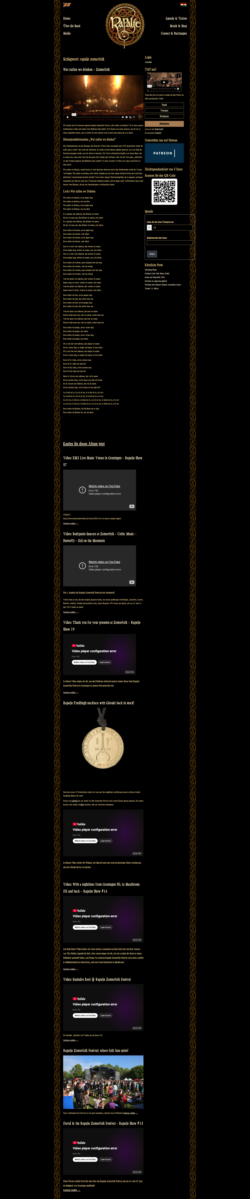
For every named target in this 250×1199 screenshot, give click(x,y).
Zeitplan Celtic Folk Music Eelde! (157, 273)
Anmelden (148, 62)
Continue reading (70, 523)
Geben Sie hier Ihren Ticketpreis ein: (160, 222)
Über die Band (71, 26)
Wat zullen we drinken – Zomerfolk (86, 69)
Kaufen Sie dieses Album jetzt (84, 443)
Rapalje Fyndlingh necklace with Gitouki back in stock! (98, 703)
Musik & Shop (178, 26)
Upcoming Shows (151, 270)
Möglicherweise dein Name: (157, 238)
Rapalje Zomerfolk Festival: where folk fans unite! (95, 1050)
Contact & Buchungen (174, 33)
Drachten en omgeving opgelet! (156, 281)
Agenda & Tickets (176, 18)
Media (67, 33)
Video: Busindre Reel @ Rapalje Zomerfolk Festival (97, 979)
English (158, 133)
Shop (82, 804)
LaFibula (74, 801)
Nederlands (159, 129)
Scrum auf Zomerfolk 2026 (155, 277)
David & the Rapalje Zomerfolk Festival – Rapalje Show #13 (103, 1123)
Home (66, 18)
